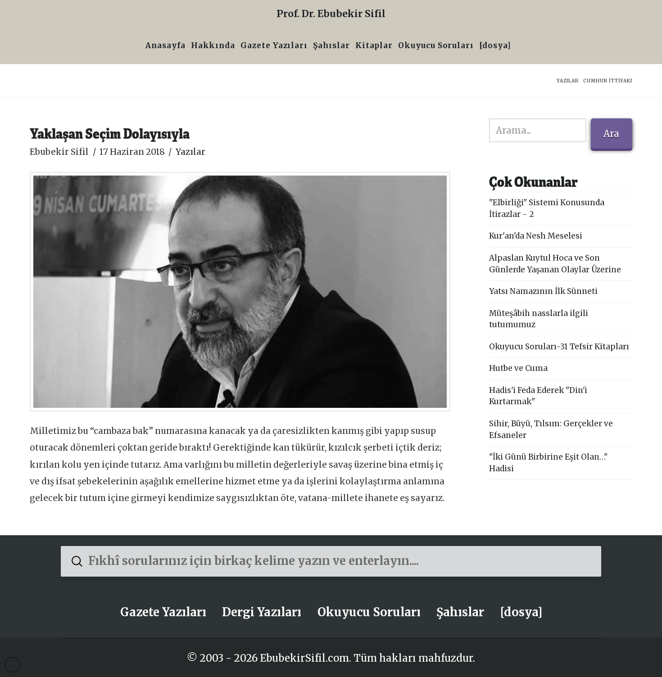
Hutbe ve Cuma (518, 368)
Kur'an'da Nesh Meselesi (535, 236)
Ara (611, 133)
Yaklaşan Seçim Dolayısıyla (110, 133)
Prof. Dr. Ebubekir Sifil (331, 13)
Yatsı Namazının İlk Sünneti (543, 291)
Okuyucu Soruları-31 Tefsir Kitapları (559, 347)
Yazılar (190, 152)
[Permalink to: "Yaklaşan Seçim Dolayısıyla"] (240, 292)
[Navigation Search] (516, 46)
